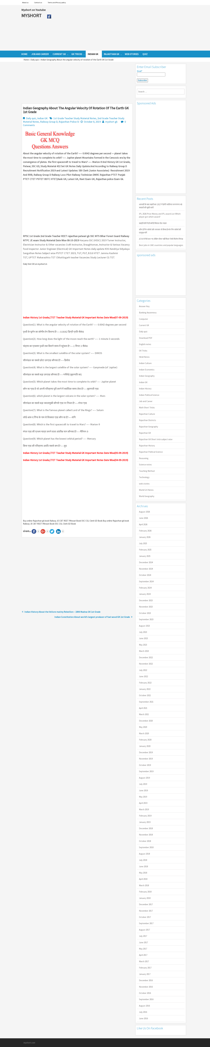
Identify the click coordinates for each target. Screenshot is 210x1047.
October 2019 (145, 765)
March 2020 (144, 733)
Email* (139, 71)
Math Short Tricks (147, 407)
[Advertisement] (120, 28)
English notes (145, 344)
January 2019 (144, 822)
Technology (144, 477)
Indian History (145, 388)
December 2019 (146, 752)
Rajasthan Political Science (151, 452)
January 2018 (144, 898)
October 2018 (145, 841)
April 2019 (143, 803)
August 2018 (144, 853)
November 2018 (146, 834)
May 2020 (143, 727)
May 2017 (143, 948)
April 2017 (143, 955)
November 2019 (146, 758)
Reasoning (143, 458)
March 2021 (144, 714)
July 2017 (143, 936)
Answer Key (144, 306)
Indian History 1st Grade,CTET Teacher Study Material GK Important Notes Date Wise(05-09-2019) (75, 452)
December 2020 (146, 720)
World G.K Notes (146, 490)
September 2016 (146, 999)
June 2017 (143, 942)
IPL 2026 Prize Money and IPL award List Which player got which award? (160, 215)
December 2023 (146, 600)
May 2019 (143, 796)
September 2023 (146, 619)
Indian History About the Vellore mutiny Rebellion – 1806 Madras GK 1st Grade (62, 611)
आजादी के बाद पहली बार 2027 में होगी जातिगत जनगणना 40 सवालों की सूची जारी (160, 206)
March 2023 (144, 651)
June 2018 (143, 866)
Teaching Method (147, 471)
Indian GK (42, 118)
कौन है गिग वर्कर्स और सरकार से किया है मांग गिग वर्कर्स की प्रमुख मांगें (160, 231)
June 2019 (143, 790)
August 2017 (144, 929)
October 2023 (145, 613)
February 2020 (145, 739)
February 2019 (145, 815)
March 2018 (144, 885)
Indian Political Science (149, 395)
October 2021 (145, 695)
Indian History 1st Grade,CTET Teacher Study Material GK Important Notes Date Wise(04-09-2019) (75, 460)
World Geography (146, 496)
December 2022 (146, 657)
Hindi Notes (144, 357)
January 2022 (144, 689)
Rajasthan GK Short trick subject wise (155, 439)
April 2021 (143, 708)
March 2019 (144, 809)
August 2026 (144, 511)
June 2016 (143, 1018)
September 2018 (146, 847)
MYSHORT (32, 15)
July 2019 (143, 784)
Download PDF (145, 338)
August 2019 (144, 777)
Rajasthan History (147, 445)
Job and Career (145, 401)
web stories (144, 483)
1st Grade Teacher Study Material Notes (74, 118)
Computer (143, 319)
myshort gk (111, 121)
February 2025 (145, 549)
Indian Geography (147, 376)
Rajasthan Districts (147, 420)
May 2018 (143, 872)
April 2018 (143, 879)
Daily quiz (35, 59)
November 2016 (146, 986)
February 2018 (145, 891)
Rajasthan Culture (147, 414)
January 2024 (144, 594)
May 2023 (143, 644)
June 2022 (143, 676)
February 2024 (145, 587)
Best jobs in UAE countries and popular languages (161, 245)
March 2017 (144, 961)
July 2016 (143, 1012)
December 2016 (146, 980)
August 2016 (144, 1005)
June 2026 (143, 518)
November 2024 (146, 568)
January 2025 (144, 556)
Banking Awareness (148, 312)
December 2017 (146, 904)
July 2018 (143, 860)
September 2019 (146, 771)
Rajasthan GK (145, 433)
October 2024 (145, 575)
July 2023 (143, 632)
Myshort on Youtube (33, 10)
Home (26, 59)
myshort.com (29, 1042)
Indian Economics (146, 369)
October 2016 (145, 993)
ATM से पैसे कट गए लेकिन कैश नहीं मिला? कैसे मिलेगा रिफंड (161, 239)
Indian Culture (145, 363)
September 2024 (146, 581)
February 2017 (145, 967)
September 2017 (146, 923)
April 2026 (143, 524)
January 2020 (144, 746)
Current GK (144, 325)
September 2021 (146, 701)
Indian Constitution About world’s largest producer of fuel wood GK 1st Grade (92, 616)
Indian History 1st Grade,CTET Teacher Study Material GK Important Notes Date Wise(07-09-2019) (75, 317)
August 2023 (144, 625)
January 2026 (144, 537)
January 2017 (144, 974)
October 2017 (145, 917)
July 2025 (143, 543)
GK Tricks (143, 350)
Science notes (145, 464)
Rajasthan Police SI (69, 121)
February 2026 (145, 530)
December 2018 (146, 828)
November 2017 (146, 910)
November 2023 (146, 606)
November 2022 (146, 663)
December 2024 (146, 562)
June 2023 (143, 638)
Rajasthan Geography (148, 426)
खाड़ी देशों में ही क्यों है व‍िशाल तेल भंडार (153, 223)
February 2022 (145, 682)
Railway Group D (49, 121)
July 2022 (143, 670)
